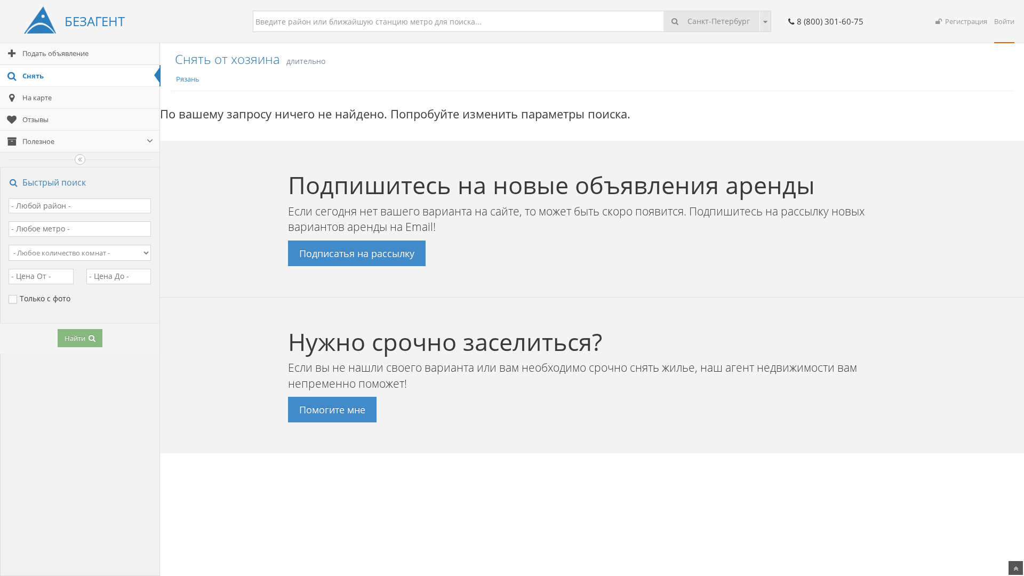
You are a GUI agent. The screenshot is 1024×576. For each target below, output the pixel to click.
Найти (76, 338)
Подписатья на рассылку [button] (356, 253)
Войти (1004, 21)
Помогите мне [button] (332, 409)
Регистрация (964, 21)
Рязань (187, 79)
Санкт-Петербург (717, 21)
